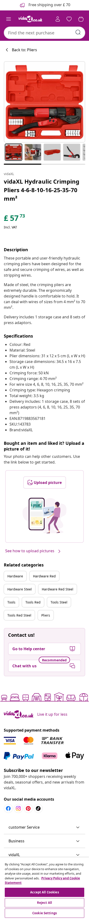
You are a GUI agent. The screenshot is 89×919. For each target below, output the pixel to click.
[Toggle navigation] (8, 19)
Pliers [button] (45, 615)
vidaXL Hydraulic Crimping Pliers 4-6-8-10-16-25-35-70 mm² (41, 189)
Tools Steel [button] (59, 602)
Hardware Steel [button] (19, 589)
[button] (44, 827)
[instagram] (18, 808)
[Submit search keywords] (78, 32)
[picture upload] (44, 515)
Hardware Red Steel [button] (57, 589)
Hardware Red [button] (44, 576)
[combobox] (44, 33)
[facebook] (8, 808)
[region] (44, 888)
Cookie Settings (44, 913)
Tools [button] (11, 602)
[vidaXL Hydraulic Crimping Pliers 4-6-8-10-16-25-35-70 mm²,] (44, 102)
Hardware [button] (15, 576)
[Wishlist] (69, 19)
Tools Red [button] (33, 602)
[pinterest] (28, 808)
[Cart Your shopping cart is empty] (81, 19)
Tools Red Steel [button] (19, 615)
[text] (15, 219)
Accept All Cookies (44, 892)
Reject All (44, 902)
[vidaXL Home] (30, 19)
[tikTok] (38, 808)
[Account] (57, 19)
